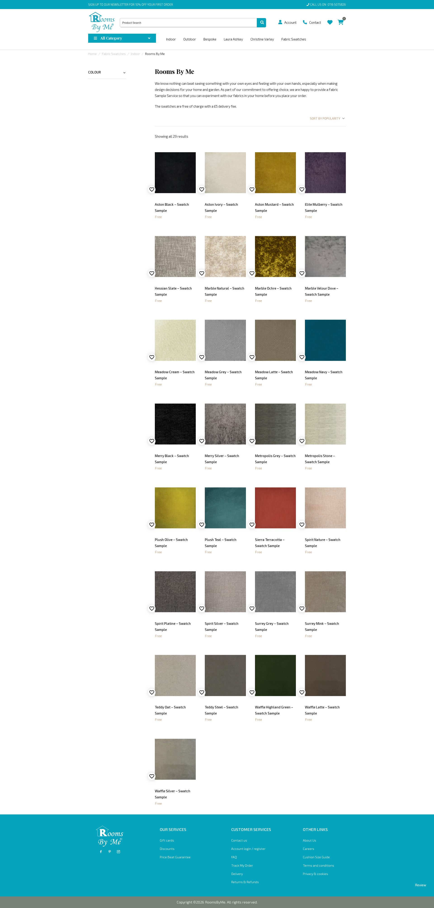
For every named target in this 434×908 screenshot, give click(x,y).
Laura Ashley (233, 39)
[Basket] (341, 19)
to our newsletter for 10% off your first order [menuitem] (130, 4)
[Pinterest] (109, 851)
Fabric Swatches (293, 39)
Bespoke (209, 39)
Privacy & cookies (315, 874)
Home (92, 54)
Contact (315, 22)
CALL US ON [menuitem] (328, 4)
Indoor (171, 39)
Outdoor (189, 39)
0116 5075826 (336, 4)
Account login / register (248, 849)
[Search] (261, 23)
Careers (308, 849)
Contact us (239, 840)
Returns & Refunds (245, 882)
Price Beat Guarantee (175, 857)
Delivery (237, 874)
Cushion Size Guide (316, 857)
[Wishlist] (330, 19)
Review (420, 885)
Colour (94, 72)
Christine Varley (262, 39)
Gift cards (167, 840)
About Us (309, 840)
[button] (280, 22)
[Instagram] (118, 851)
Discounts (167, 849)
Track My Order (242, 865)
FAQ (234, 857)
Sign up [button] (93, 4)
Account (290, 22)
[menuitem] (281, 22)
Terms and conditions (318, 865)
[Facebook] (100, 851)
